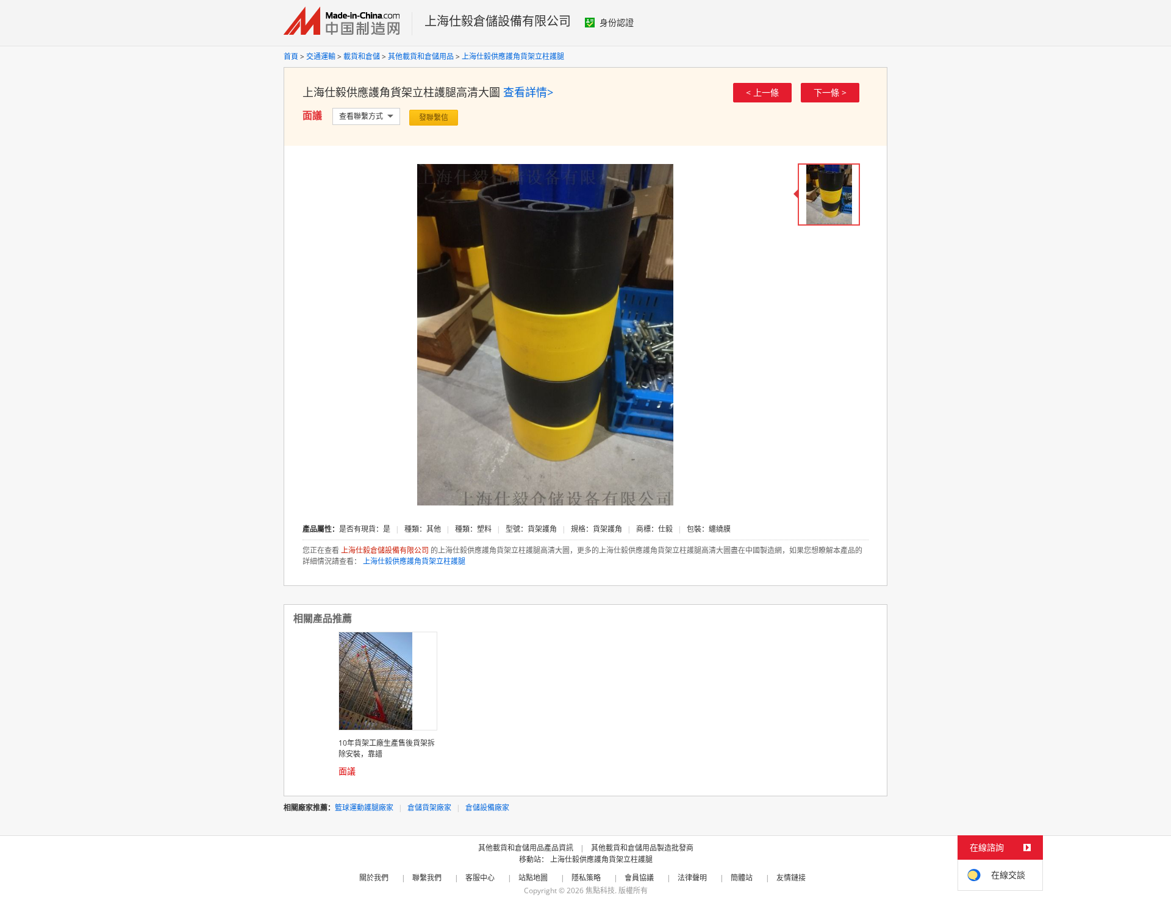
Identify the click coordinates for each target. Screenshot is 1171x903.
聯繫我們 (427, 878)
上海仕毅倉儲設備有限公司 (497, 21)
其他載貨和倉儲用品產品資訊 (525, 848)
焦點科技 (600, 890)
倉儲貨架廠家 (429, 807)
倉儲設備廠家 (487, 807)
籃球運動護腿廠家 (364, 807)
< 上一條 (762, 92)
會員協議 (639, 878)
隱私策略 (586, 878)
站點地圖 (533, 878)
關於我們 (374, 878)
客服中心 (480, 878)
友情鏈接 (791, 878)
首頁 (291, 56)
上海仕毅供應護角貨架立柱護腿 (513, 56)
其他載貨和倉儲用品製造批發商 (642, 848)
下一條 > (830, 92)
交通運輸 (320, 56)
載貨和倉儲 (361, 56)
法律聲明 (692, 878)
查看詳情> (528, 92)
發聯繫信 (433, 117)
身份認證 (617, 22)
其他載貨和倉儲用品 (421, 56)
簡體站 (742, 878)
